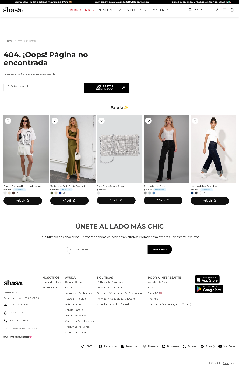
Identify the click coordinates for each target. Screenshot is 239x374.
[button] (232, 10)
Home (9, 40)
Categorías (134, 10)
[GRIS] (145, 193)
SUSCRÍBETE (160, 249)
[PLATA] (5, 193)
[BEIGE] (9, 193)
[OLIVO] (51, 193)
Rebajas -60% (80, 10)
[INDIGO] (192, 193)
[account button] (218, 10)
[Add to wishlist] (8, 121)
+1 (17, 193)
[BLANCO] (200, 193)
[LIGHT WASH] (149, 193)
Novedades (108, 10)
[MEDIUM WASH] (153, 193)
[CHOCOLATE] (13, 193)
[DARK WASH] (196, 193)
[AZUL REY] (60, 193)
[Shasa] (34, 9)
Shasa (226, 363)
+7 (64, 193)
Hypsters (158, 10)
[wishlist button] (224, 10)
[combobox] (43, 87)
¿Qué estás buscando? (105, 88)
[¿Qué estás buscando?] (190, 10)
